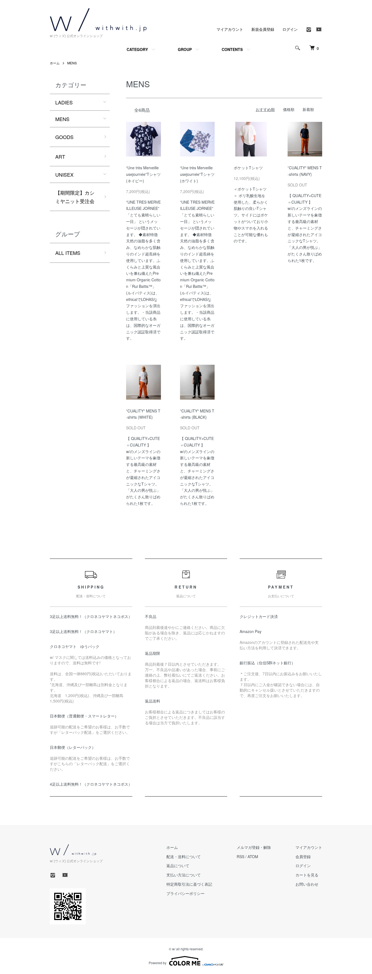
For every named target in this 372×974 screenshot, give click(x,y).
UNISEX (64, 174)
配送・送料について (183, 856)
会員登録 (303, 856)
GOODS (64, 136)
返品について (177, 865)
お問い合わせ (306, 884)
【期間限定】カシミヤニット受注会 (74, 196)
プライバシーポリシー (185, 893)
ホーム (55, 63)
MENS (72, 63)
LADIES (64, 102)
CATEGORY (137, 49)
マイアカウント (230, 29)
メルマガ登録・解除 (254, 847)
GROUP (185, 49)
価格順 (288, 109)
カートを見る (306, 874)
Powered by (157, 962)
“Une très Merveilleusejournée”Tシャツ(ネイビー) (143, 174)
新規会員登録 (262, 29)
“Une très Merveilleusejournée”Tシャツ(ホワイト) (197, 174)
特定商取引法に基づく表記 (189, 884)
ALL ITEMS (67, 252)
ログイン (290, 29)
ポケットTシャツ (248, 167)
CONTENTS (232, 49)
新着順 (308, 109)
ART (60, 156)
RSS (240, 856)
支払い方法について (183, 874)
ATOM (253, 856)
